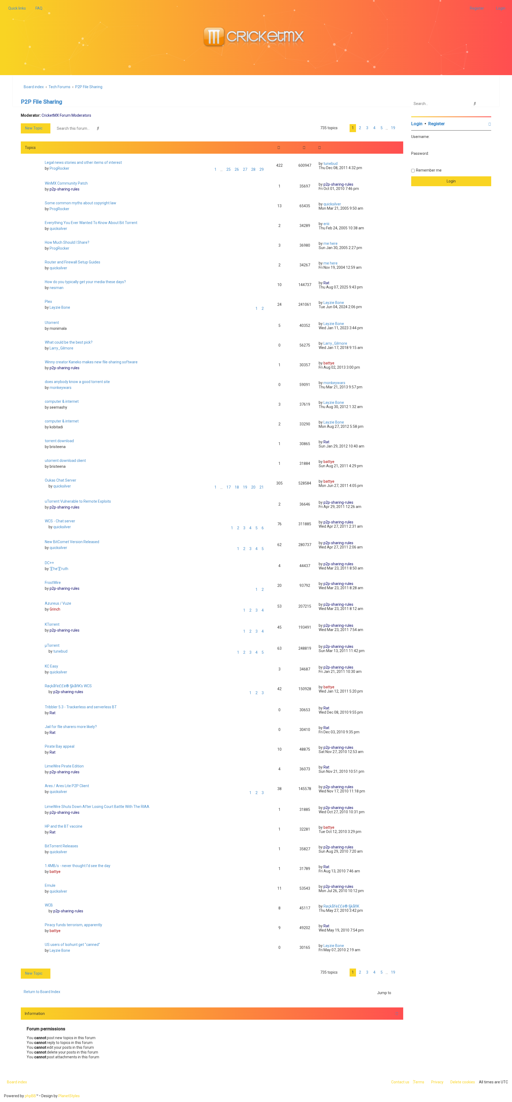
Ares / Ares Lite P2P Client (67, 786)
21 (261, 487)
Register (436, 123)
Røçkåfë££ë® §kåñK (341, 906)
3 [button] (367, 128)
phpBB (30, 1096)
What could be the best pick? (69, 342)
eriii (326, 224)
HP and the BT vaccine (63, 826)
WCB (49, 905)
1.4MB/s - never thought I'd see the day (77, 866)
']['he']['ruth (59, 569)
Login (416, 123)
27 (245, 169)
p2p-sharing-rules (64, 189)
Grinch (55, 609)
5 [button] (382, 128)
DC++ (49, 563)
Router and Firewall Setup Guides (72, 262)
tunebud (330, 163)
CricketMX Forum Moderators (66, 115)
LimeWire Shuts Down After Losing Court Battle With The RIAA (97, 806)
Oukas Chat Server (60, 480)
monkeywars (60, 387)
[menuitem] (37, 8)
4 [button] (374, 128)
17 (228, 487)
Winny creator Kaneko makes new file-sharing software (91, 362)
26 (237, 169)
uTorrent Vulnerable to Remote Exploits (78, 501)
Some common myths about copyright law (80, 203)
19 (245, 487)
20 (253, 487)
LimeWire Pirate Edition (64, 766)
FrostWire (53, 582)
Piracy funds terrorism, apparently (73, 925)
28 (253, 169)
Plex (48, 301)
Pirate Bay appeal (59, 746)
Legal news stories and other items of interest (83, 162)
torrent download (59, 441)
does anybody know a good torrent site (77, 382)
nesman (56, 288)
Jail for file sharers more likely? (71, 727)
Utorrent (52, 322)
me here (330, 243)
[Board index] (256, 37)
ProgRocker (59, 168)
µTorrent (52, 645)
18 (237, 487)
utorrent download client (65, 460)
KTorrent (52, 624)
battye (328, 363)
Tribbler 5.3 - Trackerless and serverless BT (81, 707)
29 (261, 169)
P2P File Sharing (41, 102)
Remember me (429, 170)
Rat (326, 283)
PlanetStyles (69, 1096)
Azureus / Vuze (58, 603)
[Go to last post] (339, 163)
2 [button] (360, 128)
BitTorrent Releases (61, 846)
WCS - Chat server (60, 521)
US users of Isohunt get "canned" (72, 944)
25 (228, 169)
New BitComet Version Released (72, 542)
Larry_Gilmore (61, 348)
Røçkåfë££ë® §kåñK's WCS (68, 686)
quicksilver (332, 204)
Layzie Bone (60, 307)
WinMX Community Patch (66, 183)
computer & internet (62, 401)
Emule (50, 885)
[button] (343, 128)
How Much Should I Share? (67, 242)
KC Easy (51, 666)
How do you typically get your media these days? (85, 282)
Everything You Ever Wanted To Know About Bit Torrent (91, 223)
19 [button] (393, 128)
